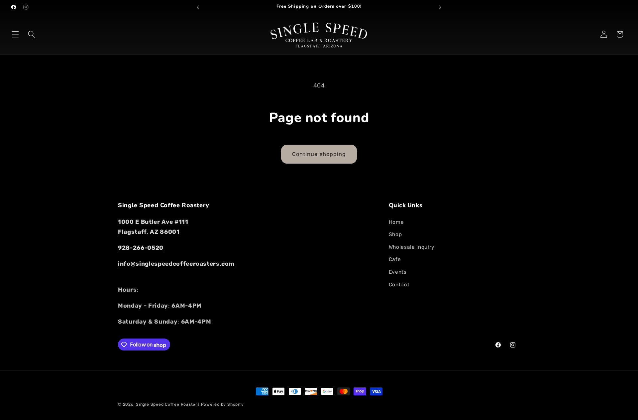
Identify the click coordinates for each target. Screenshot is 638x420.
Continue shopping (319, 154)
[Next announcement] (440, 7)
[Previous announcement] (198, 7)
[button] (15, 34)
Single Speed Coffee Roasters (168, 404)
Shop (395, 234)
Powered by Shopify (222, 404)
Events (398, 272)
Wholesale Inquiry (412, 247)
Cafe (395, 259)
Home (396, 222)
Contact (399, 284)
